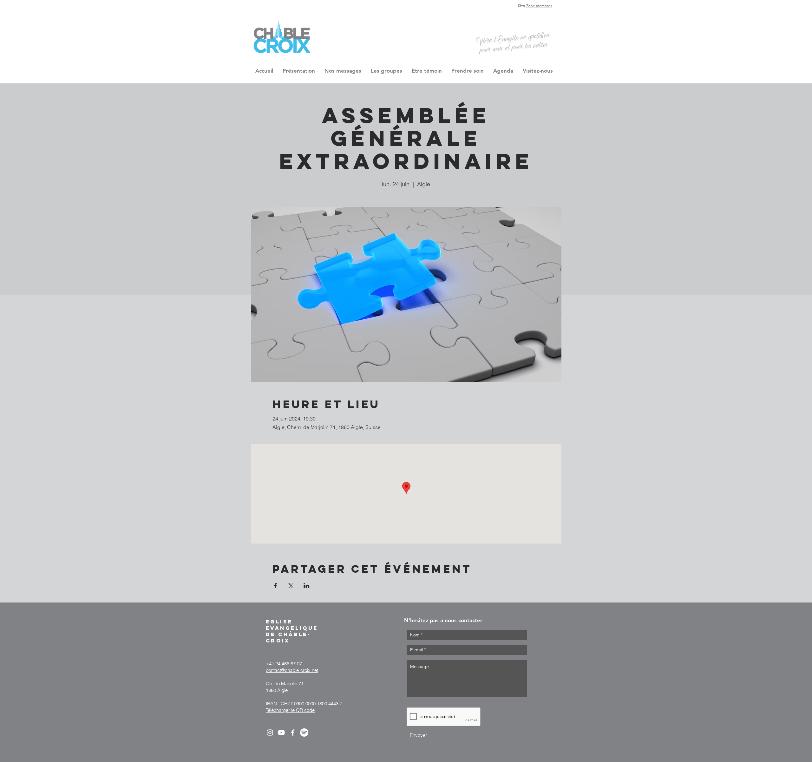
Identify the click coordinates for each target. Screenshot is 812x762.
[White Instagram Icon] (270, 732)
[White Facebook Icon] (293, 732)
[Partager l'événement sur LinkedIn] (307, 585)
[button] (386, 70)
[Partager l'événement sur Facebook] (275, 585)
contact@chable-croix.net (292, 670)
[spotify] (304, 732)
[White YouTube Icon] (281, 732)
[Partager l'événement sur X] (291, 585)
